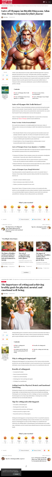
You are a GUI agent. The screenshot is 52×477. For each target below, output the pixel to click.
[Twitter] (7, 75)
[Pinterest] (3, 79)
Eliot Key (5, 17)
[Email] (7, 79)
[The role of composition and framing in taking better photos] (26, 246)
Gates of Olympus (22, 118)
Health (3, 281)
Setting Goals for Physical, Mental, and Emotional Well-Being (21, 351)
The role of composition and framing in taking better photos (24, 255)
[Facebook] (3, 75)
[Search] (45, 2)
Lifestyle (5, 249)
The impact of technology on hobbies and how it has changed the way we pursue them (43, 256)
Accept (16, 474)
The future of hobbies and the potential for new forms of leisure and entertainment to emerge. (8, 256)
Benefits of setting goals (39, 345)
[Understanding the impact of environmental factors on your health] (5, 350)
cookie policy (16, 471)
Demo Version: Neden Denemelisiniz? (38, 93)
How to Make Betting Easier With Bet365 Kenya (5, 96)
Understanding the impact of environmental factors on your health (5, 357)
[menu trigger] (49, 2)
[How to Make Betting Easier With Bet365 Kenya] (5, 90)
